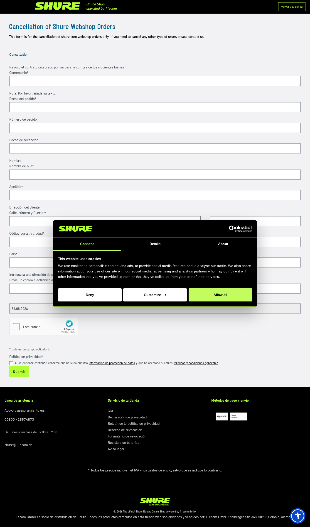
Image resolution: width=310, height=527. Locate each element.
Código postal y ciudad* (26, 233)
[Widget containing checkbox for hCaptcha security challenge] (43, 326)
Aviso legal (116, 449)
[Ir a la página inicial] (77, 6)
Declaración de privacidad (127, 417)
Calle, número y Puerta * (27, 212)
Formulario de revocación (127, 436)
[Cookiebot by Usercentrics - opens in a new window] (232, 229)
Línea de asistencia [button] (19, 400)
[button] (297, 515)
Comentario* (18, 72)
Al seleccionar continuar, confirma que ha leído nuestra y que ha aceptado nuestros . (117, 363)
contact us (196, 36)
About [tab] (223, 244)
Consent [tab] (87, 244)
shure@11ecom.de (18, 444)
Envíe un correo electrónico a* (32, 280)
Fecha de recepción (23, 140)
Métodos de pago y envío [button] (230, 400)
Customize (152, 295)
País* (13, 254)
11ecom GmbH (188, 511)
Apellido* (16, 186)
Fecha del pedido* (22, 98)
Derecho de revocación (125, 429)
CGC (111, 410)
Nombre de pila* (21, 166)
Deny (90, 295)
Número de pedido (23, 119)
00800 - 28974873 (19, 419)
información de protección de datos (112, 363)
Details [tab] (155, 244)
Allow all (220, 295)
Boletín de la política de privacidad (134, 423)
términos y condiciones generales (196, 363)
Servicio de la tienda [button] (123, 400)
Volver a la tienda (292, 7)
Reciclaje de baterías (123, 442)
